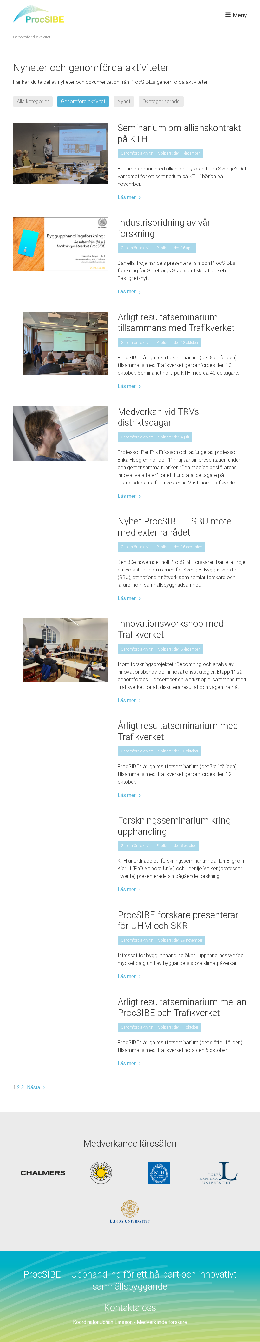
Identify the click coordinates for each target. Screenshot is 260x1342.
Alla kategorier (33, 101)
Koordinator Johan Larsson (103, 1322)
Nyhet (123, 101)
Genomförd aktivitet (83, 101)
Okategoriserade (161, 101)
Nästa (33, 1088)
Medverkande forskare (162, 1322)
